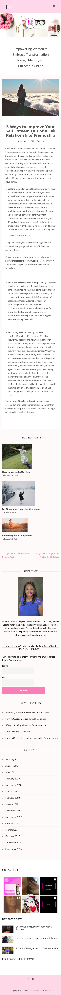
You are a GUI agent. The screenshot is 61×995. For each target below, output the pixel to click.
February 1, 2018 (9, 539)
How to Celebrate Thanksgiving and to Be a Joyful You (31, 738)
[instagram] (54, 6)
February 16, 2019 (10, 475)
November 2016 (13, 842)
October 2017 (12, 823)
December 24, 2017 (10, 512)
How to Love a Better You (16, 472)
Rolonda (40, 141)
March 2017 (11, 829)
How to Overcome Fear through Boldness (25, 718)
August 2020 (11, 765)
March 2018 (11, 791)
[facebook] (49, 6)
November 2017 (13, 817)
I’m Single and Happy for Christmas (21, 509)
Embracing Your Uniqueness (17, 535)
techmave (30, 987)
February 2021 (12, 759)
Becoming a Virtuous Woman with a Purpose (27, 712)
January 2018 (11, 804)
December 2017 (13, 810)
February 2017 (12, 836)
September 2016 (13, 849)
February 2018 (12, 797)
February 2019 (12, 778)
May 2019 (10, 772)
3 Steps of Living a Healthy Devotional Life (25, 725)
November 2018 (13, 785)
